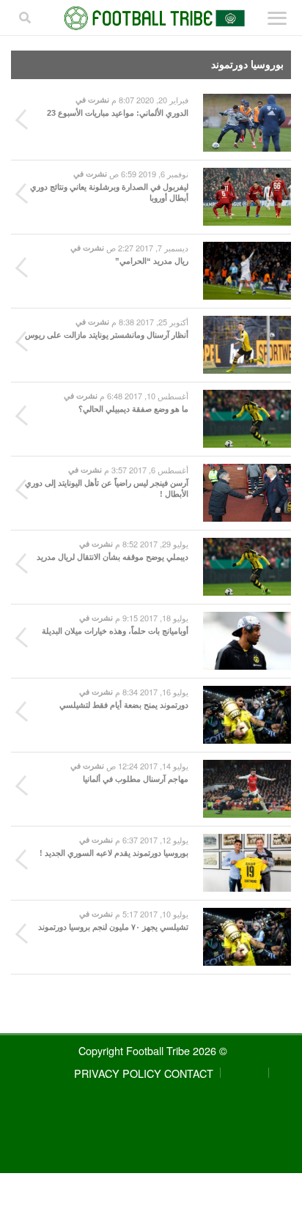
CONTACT (188, 1073)
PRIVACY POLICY (117, 1073)
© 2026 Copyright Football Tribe (152, 1050)
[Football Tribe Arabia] (151, 18)
